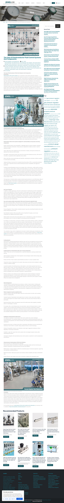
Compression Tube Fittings (37, 433)
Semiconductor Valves (14, 69)
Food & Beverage (36, 486)
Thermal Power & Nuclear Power (39, 479)
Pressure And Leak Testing (53, 480)
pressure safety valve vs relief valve (49, 154)
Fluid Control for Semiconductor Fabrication (26, 64)
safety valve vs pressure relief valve (53, 155)
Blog (6, 22)
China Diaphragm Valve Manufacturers (12, 62)
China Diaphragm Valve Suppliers (26, 62)
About (19, 475)
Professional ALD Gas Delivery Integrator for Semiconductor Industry (50, 45)
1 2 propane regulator (53, 100)
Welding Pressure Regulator (53, 487)
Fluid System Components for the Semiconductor (26, 65)
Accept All (19, 498)
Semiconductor (36, 475)
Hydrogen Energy (36, 487)
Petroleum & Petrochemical (38, 476)
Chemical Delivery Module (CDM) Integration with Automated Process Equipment (52, 60)
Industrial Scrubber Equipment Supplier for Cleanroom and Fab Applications (51, 74)
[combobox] (49, 26)
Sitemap (49, 499)
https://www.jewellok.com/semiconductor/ (17, 406)
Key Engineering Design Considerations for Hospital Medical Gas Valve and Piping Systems (52, 90)
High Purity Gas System (22, 484)
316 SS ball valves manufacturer (52, 104)
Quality (19, 479)
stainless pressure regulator (53, 158)
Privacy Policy (44, 499)
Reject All (13, 498)
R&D (19, 478)
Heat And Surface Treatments (54, 476)
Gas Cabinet (34, 464)
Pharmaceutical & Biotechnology (39, 478)
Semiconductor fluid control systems (17, 67)
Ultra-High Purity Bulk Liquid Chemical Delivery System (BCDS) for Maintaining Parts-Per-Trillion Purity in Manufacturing (24, 432)
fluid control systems (13, 183)
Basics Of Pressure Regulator (53, 483)
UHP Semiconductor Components (25, 69)
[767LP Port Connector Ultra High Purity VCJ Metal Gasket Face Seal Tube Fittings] (39, 420)
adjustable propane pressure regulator (50, 111)
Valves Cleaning (51, 479)
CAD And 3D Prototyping (53, 478)
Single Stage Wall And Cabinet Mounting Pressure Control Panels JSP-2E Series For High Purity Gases (9, 431)
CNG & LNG (35, 480)
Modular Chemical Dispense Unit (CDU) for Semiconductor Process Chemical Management (51, 85)
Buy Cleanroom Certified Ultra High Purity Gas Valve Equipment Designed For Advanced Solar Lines (24, 459)
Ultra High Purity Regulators (23, 487)
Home (4, 22)
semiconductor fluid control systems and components (24, 405)
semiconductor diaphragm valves (20, 66)
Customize (6, 498)
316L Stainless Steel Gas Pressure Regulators (50, 106)
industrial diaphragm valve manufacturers (52, 135)
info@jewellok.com (26, 501)
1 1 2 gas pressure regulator (51, 98)
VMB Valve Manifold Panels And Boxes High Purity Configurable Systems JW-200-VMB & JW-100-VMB (9, 459)
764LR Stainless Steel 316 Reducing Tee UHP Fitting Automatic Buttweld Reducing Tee (53, 431)
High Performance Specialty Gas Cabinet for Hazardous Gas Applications (51, 79)
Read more (6, 436)
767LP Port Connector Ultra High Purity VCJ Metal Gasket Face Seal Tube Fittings (39, 430)
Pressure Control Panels (7, 434)
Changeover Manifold (57, 116)
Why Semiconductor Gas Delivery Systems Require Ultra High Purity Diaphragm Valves (51, 51)
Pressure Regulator (51, 482)
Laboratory (35, 482)
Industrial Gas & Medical (37, 484)
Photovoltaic (35, 483)
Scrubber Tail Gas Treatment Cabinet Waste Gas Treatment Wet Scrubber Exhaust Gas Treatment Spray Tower (53, 459)
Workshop (20, 476)
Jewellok (5, 473)
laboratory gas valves (47, 136)
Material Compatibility (52, 475)
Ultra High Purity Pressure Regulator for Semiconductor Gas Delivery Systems (52, 33)
